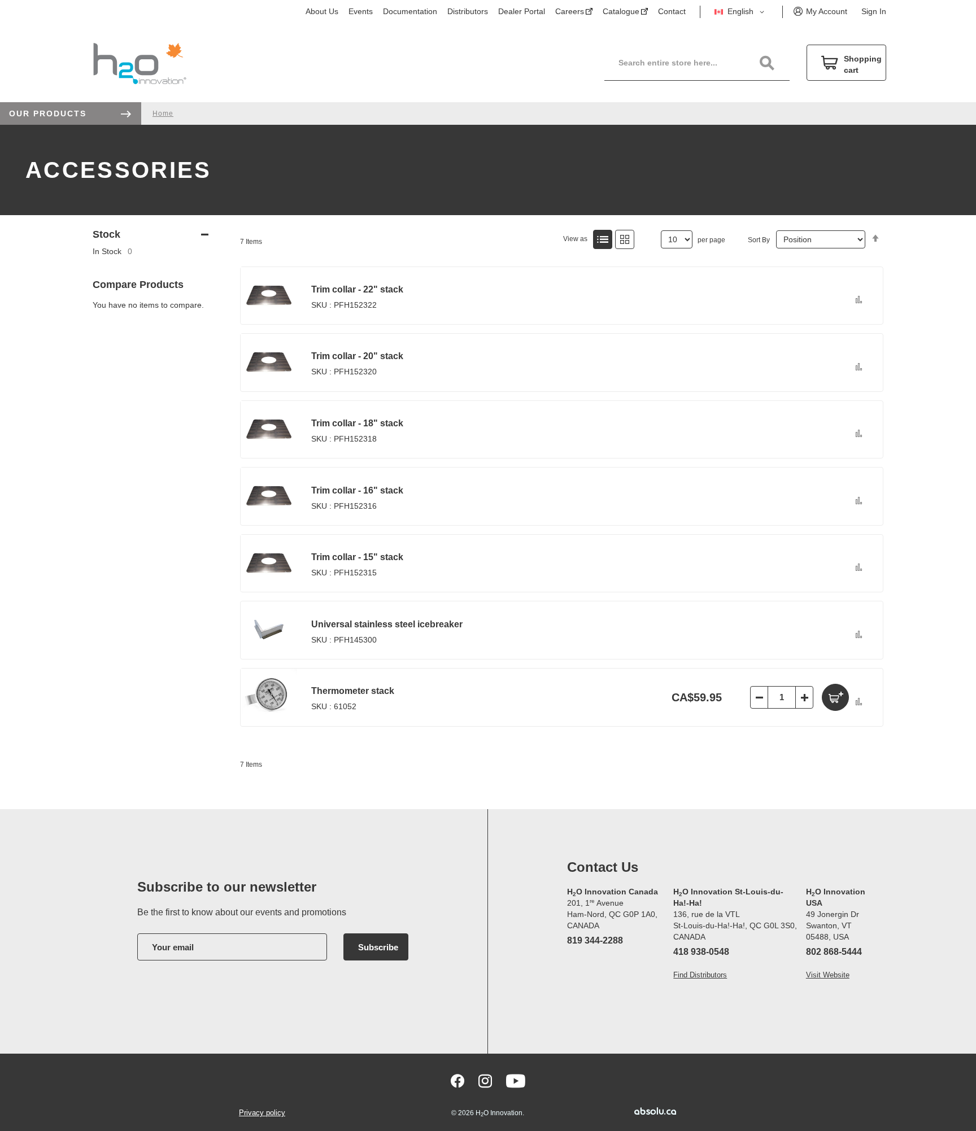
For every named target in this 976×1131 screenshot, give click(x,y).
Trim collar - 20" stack (357, 356)
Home (162, 113)
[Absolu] (638, 1111)
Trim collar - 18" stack (357, 423)
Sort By (759, 240)
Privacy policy (262, 1112)
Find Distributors (700, 975)
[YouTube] (515, 1081)
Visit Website (827, 975)
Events (360, 11)
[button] (741, 12)
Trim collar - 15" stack (357, 557)
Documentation (410, 11)
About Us (322, 11)
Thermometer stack (352, 691)
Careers (569, 11)
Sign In (873, 11)
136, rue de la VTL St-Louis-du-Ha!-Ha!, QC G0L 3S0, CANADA (735, 925)
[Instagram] (485, 1081)
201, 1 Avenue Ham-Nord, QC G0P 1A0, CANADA (612, 914)
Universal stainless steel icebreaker (387, 624)
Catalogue (621, 11)
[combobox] (703, 62)
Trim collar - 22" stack (357, 289)
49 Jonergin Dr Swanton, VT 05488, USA (832, 925)
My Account (826, 11)
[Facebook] (457, 1081)
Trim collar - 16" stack (357, 490)
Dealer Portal (521, 11)
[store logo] (140, 63)
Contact (672, 11)
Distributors (467, 11)
